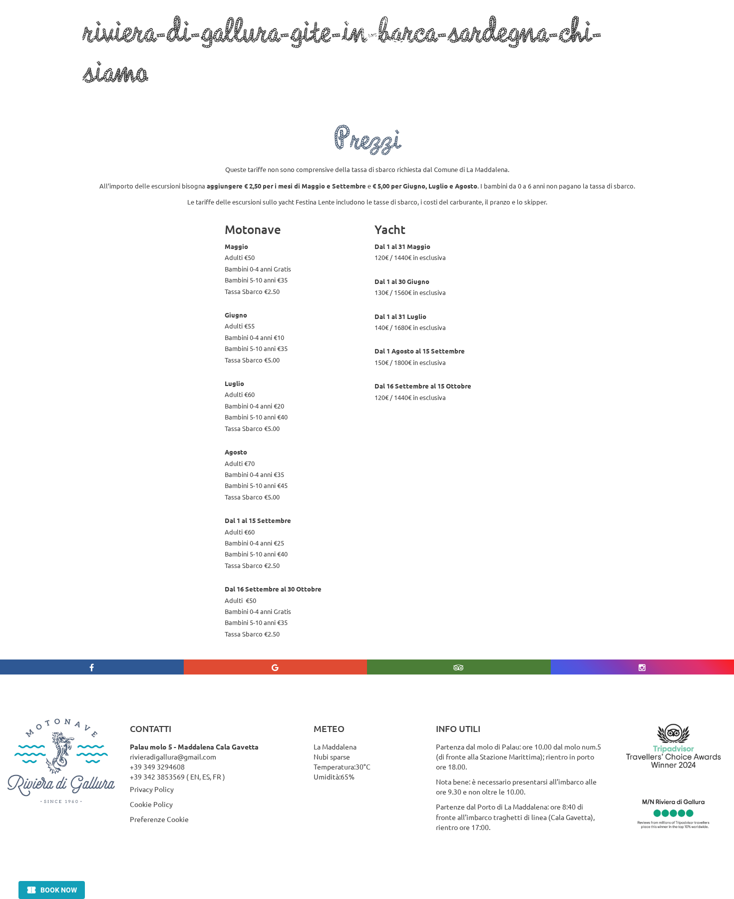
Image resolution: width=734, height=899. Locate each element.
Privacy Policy (152, 789)
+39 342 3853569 (157, 776)
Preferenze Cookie (159, 819)
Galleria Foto (496, 54)
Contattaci (603, 54)
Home (27, 54)
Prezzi (442, 54)
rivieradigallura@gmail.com (173, 756)
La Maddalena (284, 54)
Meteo (552, 54)
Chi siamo (76, 54)
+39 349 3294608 (157, 766)
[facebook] (92, 667)
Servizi (224, 54)
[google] (275, 667)
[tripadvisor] (459, 667)
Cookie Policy (151, 804)
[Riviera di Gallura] (370, 54)
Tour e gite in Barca (149, 54)
